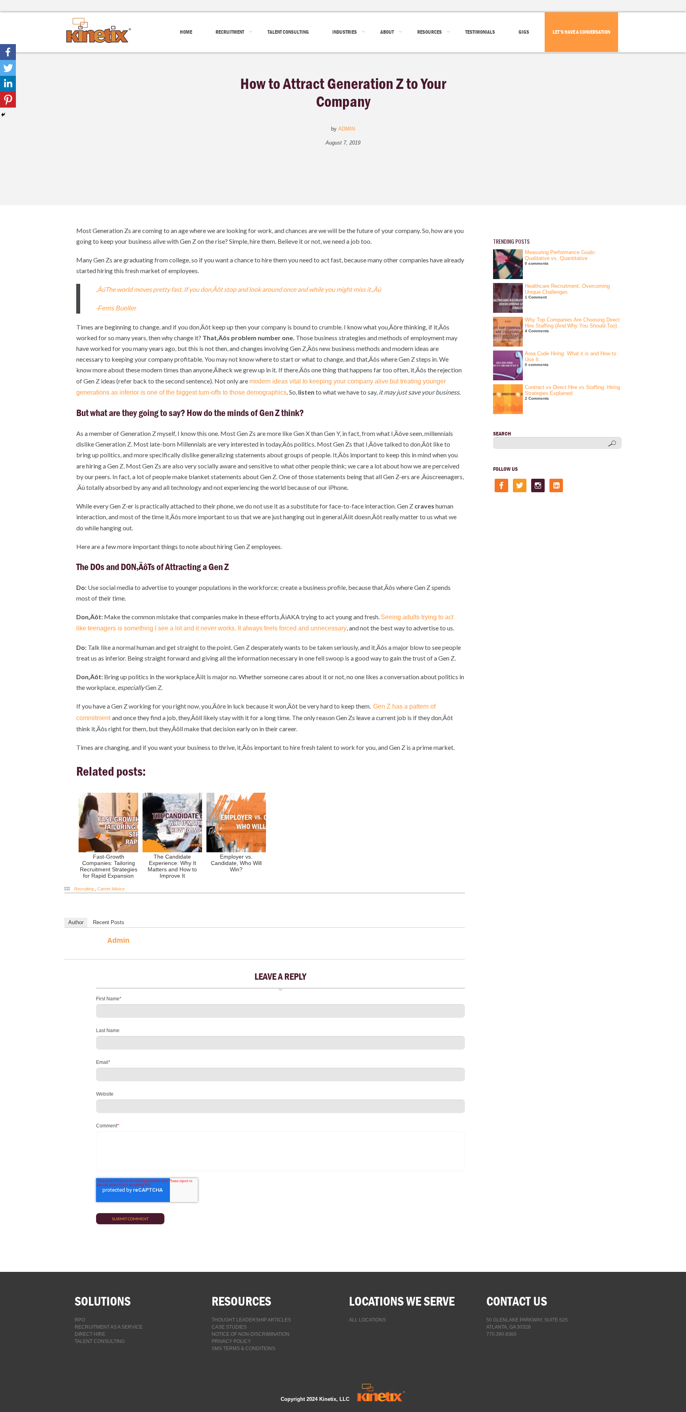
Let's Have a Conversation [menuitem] (581, 32)
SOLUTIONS (103, 1301)
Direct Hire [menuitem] (90, 1334)
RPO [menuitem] (80, 1320)
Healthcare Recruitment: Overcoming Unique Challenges (567, 289)
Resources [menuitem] (429, 32)
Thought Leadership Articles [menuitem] (251, 1320)
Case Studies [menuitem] (229, 1327)
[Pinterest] (8, 100)
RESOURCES (241, 1301)
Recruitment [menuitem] (230, 32)
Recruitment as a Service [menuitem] (109, 1327)
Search (502, 433)
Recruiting (84, 888)
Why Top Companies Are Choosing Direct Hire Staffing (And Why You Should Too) (572, 323)
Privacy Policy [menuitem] (231, 1341)
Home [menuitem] (186, 32)
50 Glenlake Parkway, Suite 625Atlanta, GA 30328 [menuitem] (527, 1323)
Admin (346, 129)
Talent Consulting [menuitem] (288, 32)
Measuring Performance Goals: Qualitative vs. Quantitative (560, 255)
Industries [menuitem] (344, 32)
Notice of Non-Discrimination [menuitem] (250, 1334)
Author (75, 922)
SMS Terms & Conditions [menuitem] (243, 1348)
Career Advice (111, 888)
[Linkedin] (8, 84)
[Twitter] (8, 68)
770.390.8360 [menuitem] (501, 1334)
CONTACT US (516, 1301)
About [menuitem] (387, 32)
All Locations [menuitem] (367, 1320)
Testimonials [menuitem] (480, 32)
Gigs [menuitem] (523, 32)
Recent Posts (108, 922)
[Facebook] (8, 52)
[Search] (612, 444)
